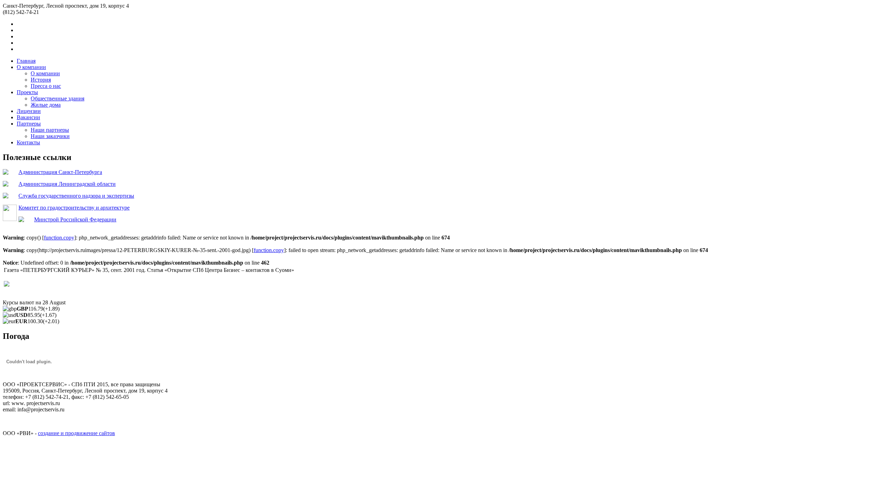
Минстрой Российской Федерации (75, 219)
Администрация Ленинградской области (67, 184)
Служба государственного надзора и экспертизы (76, 196)
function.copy (59, 238)
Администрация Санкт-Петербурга (60, 172)
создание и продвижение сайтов (76, 433)
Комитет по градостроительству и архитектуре (74, 208)
